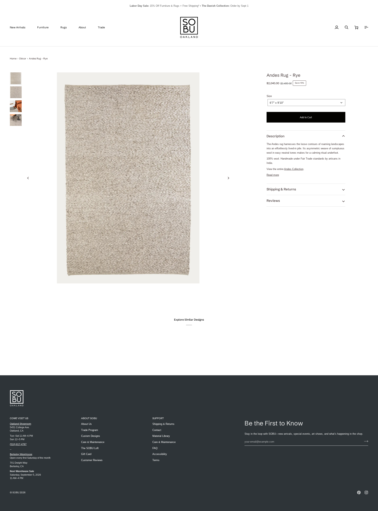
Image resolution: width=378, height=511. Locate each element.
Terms (155, 460)
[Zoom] (128, 177)
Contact (156, 430)
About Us (86, 423)
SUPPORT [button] (158, 418)
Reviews (273, 201)
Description (275, 136)
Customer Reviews (92, 460)
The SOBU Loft (90, 448)
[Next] (228, 178)
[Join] (365, 441)
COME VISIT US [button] (19, 418)
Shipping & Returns (281, 189)
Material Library (161, 435)
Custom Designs (90, 435)
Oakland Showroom (20, 423)
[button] (45, 27)
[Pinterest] (359, 492)
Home (13, 58)
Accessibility (159, 454)
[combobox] (306, 102)
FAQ (155, 448)
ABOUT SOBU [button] (89, 418)
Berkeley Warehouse (21, 454)
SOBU (15, 492)
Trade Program (89, 430)
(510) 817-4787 (18, 444)
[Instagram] (366, 492)
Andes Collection (293, 169)
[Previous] (28, 178)
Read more (273, 174)
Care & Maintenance (92, 442)
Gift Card (86, 454)
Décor (22, 58)
